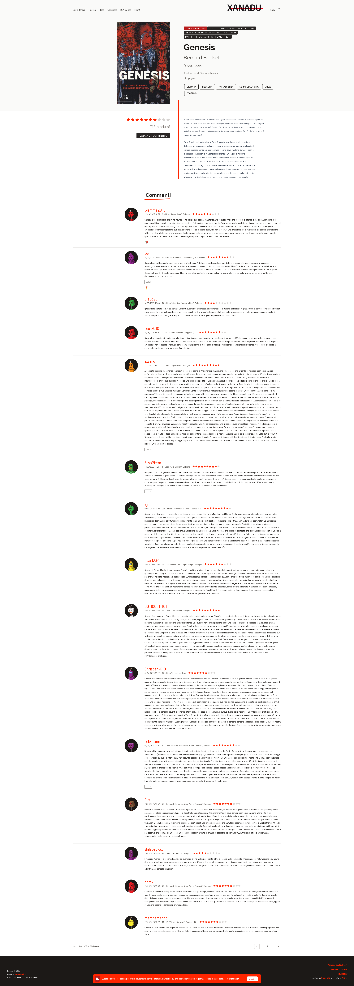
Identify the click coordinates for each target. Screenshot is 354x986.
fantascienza (225, 86)
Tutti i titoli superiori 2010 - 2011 (208, 36)
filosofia (207, 86)
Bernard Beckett (202, 57)
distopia (191, 86)
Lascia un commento (153, 135)
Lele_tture (152, 741)
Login (272, 10)
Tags (102, 10)
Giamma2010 (155, 210)
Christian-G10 (155, 669)
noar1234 (152, 560)
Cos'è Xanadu (79, 10)
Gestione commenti (339, 969)
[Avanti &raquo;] (278, 946)
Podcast (92, 10)
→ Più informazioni (231, 979)
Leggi (148, 282)
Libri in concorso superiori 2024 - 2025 (210, 32)
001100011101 (156, 606)
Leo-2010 (152, 328)
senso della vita (249, 86)
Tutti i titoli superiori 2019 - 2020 (231, 28)
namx (149, 882)
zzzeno (150, 361)
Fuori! (137, 10)
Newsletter (342, 974)
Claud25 (151, 299)
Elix (147, 800)
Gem (148, 253)
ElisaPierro (153, 463)
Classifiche (112, 10)
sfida (268, 86)
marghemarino (156, 918)
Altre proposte (195, 28)
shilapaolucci (154, 849)
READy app (125, 10)
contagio (191, 93)
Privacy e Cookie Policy (337, 965)
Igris (148, 504)
